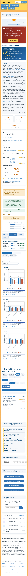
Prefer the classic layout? (14, 24)
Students (23, 383)
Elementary (11, 374)
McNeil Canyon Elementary (13, 157)
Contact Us (4, 565)
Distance (12, 383)
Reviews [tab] (20, 234)
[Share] (25, 2)
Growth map (13, 255)
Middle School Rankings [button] (14, 481)
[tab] (14, 430)
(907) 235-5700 (8, 137)
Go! (21, 507)
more (6, 176)
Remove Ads (21, 566)
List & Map (5, 380)
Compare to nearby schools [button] (14, 476)
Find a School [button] (5, 5)
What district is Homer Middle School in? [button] (13, 430)
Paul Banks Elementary (13, 160)
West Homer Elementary (13, 163)
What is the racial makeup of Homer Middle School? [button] (12, 449)
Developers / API (13, 568)
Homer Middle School (8, 76)
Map (14, 392)
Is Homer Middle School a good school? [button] (13, 444)
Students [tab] (5, 237)
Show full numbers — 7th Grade (10, 294)
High (23, 374)
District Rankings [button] (14, 485)
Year (3, 259)
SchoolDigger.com (12, 572)
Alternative (5, 377)
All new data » (22, 515)
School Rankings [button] (14, 5)
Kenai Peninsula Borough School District (15, 69)
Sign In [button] (4, 8)
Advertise (4, 566)
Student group (5, 261)
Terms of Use (21, 565)
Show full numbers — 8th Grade (10, 326)
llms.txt (11, 569)
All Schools (17, 377)
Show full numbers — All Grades (10, 359)
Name (6, 383)
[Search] (22, 2)
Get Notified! (14, 40)
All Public (5, 374)
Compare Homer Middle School (12, 181)
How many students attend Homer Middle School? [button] (12, 434)
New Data (12, 563)
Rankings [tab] (5, 234)
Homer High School (12, 150)
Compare (21, 408)
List (14, 390)
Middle (17, 374)
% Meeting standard (7, 253)
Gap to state (5, 255)
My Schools (5, 386)
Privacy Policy (21, 563)
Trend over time (17, 253)
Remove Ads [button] (11, 8)
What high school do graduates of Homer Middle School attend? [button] (13, 439)
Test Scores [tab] (13, 234)
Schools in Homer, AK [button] (14, 490)
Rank (17, 383)
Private (11, 377)
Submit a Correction (12, 565)
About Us (3, 563)
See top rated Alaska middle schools (14, 178)
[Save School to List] (24, 408)
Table (11, 380)
